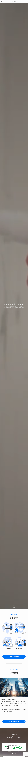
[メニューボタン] (1, 1)
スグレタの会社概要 (14, 656)
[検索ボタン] (26, 1)
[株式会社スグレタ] (14, 1)
